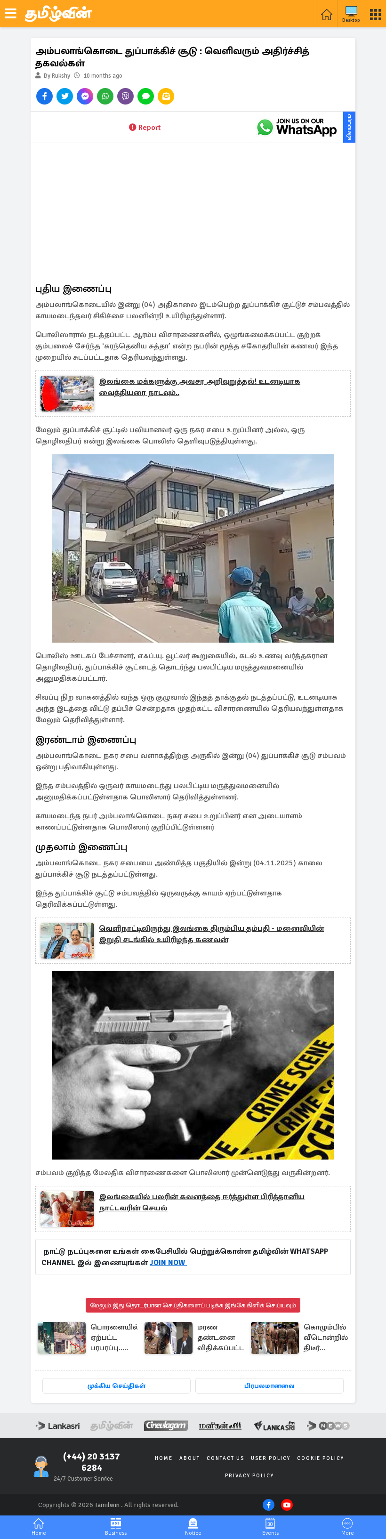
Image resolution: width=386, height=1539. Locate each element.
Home (164, 1458)
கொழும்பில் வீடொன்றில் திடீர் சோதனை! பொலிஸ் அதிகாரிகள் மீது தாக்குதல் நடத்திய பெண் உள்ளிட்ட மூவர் (326, 1338)
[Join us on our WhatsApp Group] (296, 127)
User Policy (270, 1458)
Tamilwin (107, 1505)
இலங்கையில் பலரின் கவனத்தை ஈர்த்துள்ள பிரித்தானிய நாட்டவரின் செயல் (202, 1202)
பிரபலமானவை (269, 1386)
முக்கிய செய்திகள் (116, 1386)
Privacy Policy (249, 1476)
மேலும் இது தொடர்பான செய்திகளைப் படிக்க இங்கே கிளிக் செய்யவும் (193, 1305)
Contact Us (225, 1458)
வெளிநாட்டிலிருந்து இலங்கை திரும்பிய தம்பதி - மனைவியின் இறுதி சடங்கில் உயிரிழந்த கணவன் (211, 934)
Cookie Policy (320, 1458)
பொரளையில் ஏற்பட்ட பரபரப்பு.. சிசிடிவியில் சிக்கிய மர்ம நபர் (114, 1338)
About (189, 1458)
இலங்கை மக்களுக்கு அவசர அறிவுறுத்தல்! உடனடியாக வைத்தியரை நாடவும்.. (199, 387)
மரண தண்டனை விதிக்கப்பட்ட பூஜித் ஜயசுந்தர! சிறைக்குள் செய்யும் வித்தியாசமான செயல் (223, 1338)
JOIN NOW (168, 1262)
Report (149, 127)
